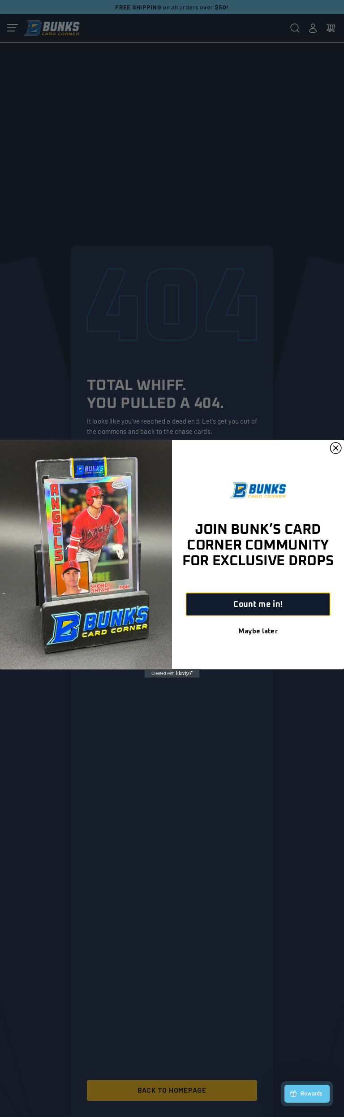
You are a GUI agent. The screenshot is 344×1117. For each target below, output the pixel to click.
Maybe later (258, 631)
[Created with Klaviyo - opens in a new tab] (172, 673)
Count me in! (258, 604)
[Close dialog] (335, 448)
